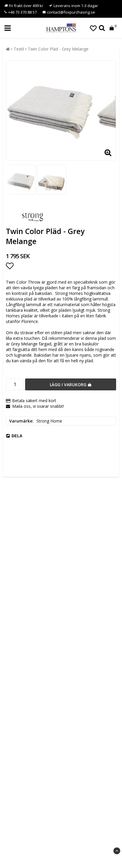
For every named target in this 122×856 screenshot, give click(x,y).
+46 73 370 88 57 (22, 12)
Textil (19, 49)
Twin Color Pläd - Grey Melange (58, 49)
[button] (93, 28)
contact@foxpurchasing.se (71, 12)
